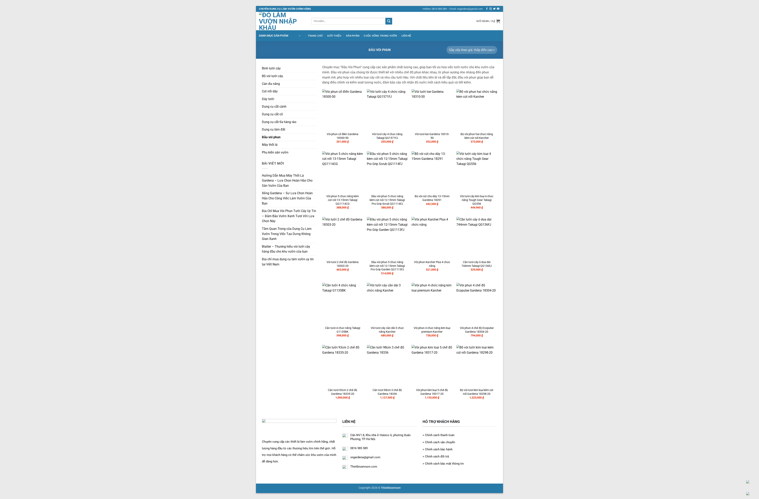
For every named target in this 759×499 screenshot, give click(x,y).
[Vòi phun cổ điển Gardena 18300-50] (342, 109)
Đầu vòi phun (271, 137)
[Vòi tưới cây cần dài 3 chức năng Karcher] (387, 303)
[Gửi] (388, 21)
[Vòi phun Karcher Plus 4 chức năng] (432, 237)
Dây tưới (268, 99)
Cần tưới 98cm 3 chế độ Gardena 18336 (387, 392)
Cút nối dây (270, 91)
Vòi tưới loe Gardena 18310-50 (432, 136)
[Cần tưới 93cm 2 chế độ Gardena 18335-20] (342, 365)
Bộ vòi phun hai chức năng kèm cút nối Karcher (477, 136)
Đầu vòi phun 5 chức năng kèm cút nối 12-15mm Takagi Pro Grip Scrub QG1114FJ (387, 200)
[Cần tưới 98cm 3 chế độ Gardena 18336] (387, 365)
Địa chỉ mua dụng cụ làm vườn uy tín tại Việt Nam (288, 261)
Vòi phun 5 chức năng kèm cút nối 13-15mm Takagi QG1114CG (342, 200)
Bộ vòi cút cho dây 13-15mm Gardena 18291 (432, 198)
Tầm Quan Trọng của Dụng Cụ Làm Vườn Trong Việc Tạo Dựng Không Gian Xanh (287, 234)
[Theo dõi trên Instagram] (490, 9)
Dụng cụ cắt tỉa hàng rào (279, 122)
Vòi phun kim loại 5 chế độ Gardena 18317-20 (432, 392)
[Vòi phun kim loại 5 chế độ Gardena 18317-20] (432, 365)
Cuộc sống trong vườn (380, 35)
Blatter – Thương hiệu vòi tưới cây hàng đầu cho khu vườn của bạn (286, 249)
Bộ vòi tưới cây (272, 76)
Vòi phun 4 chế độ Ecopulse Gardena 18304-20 (477, 329)
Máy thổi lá (270, 145)
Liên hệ (406, 35)
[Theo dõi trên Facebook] (487, 9)
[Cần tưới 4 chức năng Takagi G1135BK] (342, 303)
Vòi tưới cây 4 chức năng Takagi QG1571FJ (387, 136)
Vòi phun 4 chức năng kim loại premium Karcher (432, 329)
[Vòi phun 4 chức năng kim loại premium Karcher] (432, 303)
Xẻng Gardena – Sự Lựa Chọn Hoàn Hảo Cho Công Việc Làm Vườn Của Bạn (287, 198)
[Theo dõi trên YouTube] (498, 9)
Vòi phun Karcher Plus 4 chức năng (432, 264)
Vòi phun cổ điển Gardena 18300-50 (342, 136)
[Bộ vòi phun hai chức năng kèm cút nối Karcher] (476, 109)
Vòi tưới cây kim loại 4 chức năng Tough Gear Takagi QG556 (476, 200)
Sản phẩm (352, 35)
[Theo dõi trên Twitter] (494, 9)
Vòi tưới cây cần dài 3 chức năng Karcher (387, 329)
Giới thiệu (334, 35)
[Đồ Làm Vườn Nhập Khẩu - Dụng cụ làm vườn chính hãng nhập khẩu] (282, 21)
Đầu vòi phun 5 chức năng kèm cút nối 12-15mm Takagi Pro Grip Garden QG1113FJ (387, 265)
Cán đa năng (271, 84)
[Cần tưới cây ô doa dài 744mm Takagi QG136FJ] (476, 237)
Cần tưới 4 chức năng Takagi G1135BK (342, 329)
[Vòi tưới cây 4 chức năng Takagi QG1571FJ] (387, 109)
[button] (488, 21)
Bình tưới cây (271, 68)
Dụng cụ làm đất (273, 129)
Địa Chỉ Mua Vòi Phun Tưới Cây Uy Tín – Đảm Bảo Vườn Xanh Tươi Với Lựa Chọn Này (289, 216)
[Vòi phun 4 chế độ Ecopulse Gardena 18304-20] (476, 303)
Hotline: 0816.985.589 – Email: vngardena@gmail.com (453, 8)
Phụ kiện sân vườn (275, 152)
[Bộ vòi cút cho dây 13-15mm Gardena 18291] (432, 171)
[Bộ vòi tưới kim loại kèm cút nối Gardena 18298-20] (476, 365)
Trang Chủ (315, 35)
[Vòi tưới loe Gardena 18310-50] (432, 109)
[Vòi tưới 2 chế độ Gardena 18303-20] (342, 237)
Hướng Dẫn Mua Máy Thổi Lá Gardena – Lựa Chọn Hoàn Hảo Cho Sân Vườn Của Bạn (287, 180)
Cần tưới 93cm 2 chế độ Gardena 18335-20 (342, 392)
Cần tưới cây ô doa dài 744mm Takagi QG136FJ (477, 264)
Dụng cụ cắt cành (274, 106)
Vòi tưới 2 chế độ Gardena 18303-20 (343, 264)
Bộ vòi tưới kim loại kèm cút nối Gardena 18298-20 (476, 392)
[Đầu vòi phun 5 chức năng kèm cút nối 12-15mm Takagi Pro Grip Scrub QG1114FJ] (387, 171)
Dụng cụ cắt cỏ (272, 114)
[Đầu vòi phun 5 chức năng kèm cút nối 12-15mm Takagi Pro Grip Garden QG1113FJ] (387, 237)
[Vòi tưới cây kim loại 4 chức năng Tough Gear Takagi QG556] (476, 171)
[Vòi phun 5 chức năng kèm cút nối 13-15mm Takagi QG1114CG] (342, 171)
